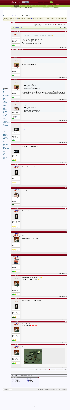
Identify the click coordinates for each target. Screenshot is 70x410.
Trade (56, 5)
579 (58, 24)
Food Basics (4, 103)
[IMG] (28, 380)
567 (50, 24)
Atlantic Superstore (5, 91)
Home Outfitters (5, 111)
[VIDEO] (28, 381)
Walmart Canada (5, 157)
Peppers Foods (5, 132)
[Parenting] (55, 4)
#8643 (66, 79)
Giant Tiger (4, 106)
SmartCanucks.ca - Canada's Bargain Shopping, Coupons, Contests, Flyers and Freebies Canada (51, 389)
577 (54, 24)
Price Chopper (5, 134)
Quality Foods (5, 137)
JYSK (3, 116)
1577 (35, 25)
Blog (13, 5)
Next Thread (42, 371)
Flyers (34, 5)
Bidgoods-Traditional (5, 93)
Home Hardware (5, 110)
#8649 (66, 208)
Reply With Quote (65, 47)
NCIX (3, 128)
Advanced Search (55, 7)
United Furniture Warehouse (5, 155)
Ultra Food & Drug (5, 153)
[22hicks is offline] (16, 239)
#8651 (66, 254)
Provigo (4, 136)
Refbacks (13, 384)
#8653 (66, 298)
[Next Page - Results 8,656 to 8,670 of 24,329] (37, 25)
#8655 (66, 344)
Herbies (4, 108)
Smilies (28, 379)
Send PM (60, 47)
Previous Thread (37, 371)
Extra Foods (4, 99)
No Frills (4, 129)
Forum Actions (25, 7)
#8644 (66, 101)
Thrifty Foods (4, 152)
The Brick (4, 150)
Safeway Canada (5, 142)
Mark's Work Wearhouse (6, 122)
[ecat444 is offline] (16, 172)
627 (61, 24)
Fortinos (4, 104)
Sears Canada (5, 143)
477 (46, 24)
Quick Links (30, 7)
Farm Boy (4, 101)
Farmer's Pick (5, 102)
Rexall (4, 140)
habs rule (16, 256)
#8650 (66, 231)
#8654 (66, 321)
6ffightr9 (16, 124)
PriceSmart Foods (5, 135)
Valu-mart (4, 156)
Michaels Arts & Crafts (6, 125)
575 (51, 24)
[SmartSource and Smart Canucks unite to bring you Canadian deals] (6, 84)
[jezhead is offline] (16, 108)
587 (59, 24)
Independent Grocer (5, 114)
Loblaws (4, 118)
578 (56, 24)
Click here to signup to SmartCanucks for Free (17, 49)
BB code (28, 378)
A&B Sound (4, 89)
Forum (16, 5)
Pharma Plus (4, 133)
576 (53, 24)
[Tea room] (50, 4)
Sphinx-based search (37, 407)
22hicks (16, 233)
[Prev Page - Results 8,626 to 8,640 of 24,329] (43, 24)
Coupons (26, 5)
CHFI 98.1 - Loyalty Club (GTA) (19, 27)
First (41, 24)
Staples (4, 146)
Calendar (15, 7)
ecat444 (16, 166)
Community (19, 7)
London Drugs (5, 119)
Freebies (31, 5)
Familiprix (4, 100)
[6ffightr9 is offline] (16, 130)
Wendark (16, 59)
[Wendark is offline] (16, 65)
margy (16, 33)
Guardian (4, 107)
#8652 (66, 275)
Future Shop (4, 105)
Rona (3, 141)
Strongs (4, 147)
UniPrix (4, 154)
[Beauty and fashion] (52, 4)
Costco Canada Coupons (6, 97)
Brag (45, 5)
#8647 (66, 164)
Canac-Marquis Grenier (6, 95)
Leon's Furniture (5, 117)
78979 (64, 27)
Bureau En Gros (5, 94)
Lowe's (4, 120)
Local (50, 5)
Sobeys (4, 145)
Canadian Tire (5, 96)
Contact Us (38, 389)
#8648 (66, 187)
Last (65, 369)
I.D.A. (3, 112)
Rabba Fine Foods (5, 138)
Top (38, 5)
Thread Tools (64, 29)
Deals (21, 5)
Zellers (4, 159)
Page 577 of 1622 (37, 24)
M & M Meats (5, 121)
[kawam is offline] (16, 151)
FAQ (12, 7)
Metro (3, 124)
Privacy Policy (64, 389)
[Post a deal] (57, 4)
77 (45, 24)
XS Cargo (4, 158)
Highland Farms (5, 109)
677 (63, 24)
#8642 (66, 57)
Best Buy (4, 92)
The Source (4, 151)
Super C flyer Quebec (6, 148)
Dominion (4, 98)
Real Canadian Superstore (6, 139)
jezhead (16, 103)
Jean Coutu (4, 115)
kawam (16, 146)
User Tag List (13, 22)
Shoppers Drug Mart (5, 144)
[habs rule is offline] (16, 262)
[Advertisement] (29, 53)
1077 (65, 24)
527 (48, 24)
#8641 (66, 31)
